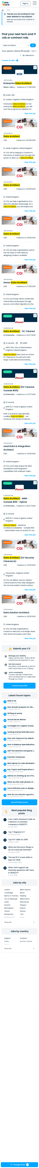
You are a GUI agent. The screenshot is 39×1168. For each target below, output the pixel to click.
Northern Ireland (26, 941)
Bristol (22, 893)
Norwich (7, 905)
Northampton (9, 917)
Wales (6, 941)
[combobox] (19, 45)
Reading (23, 896)
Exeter (22, 917)
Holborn (23, 908)
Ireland (6, 944)
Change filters (20, 1164)
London (7, 890)
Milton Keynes (25, 890)
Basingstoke (8, 914)
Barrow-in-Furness (11, 896)
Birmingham (9, 908)
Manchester (24, 902)
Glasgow (23, 905)
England (7, 938)
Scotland (23, 938)
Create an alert (8, 60)
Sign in (25, 3)
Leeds (6, 902)
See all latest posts (19, 802)
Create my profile (19, 685)
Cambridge (8, 893)
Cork (21, 914)
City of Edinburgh (10, 899)
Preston (23, 911)
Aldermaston (25, 899)
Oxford (7, 911)
